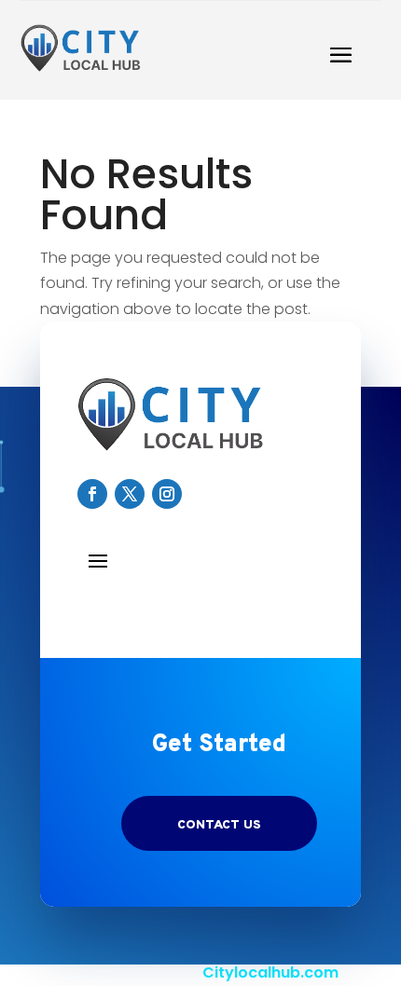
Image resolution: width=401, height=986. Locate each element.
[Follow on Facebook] (92, 494)
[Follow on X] (130, 494)
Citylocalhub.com (270, 972)
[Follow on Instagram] (167, 494)
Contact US (219, 825)
